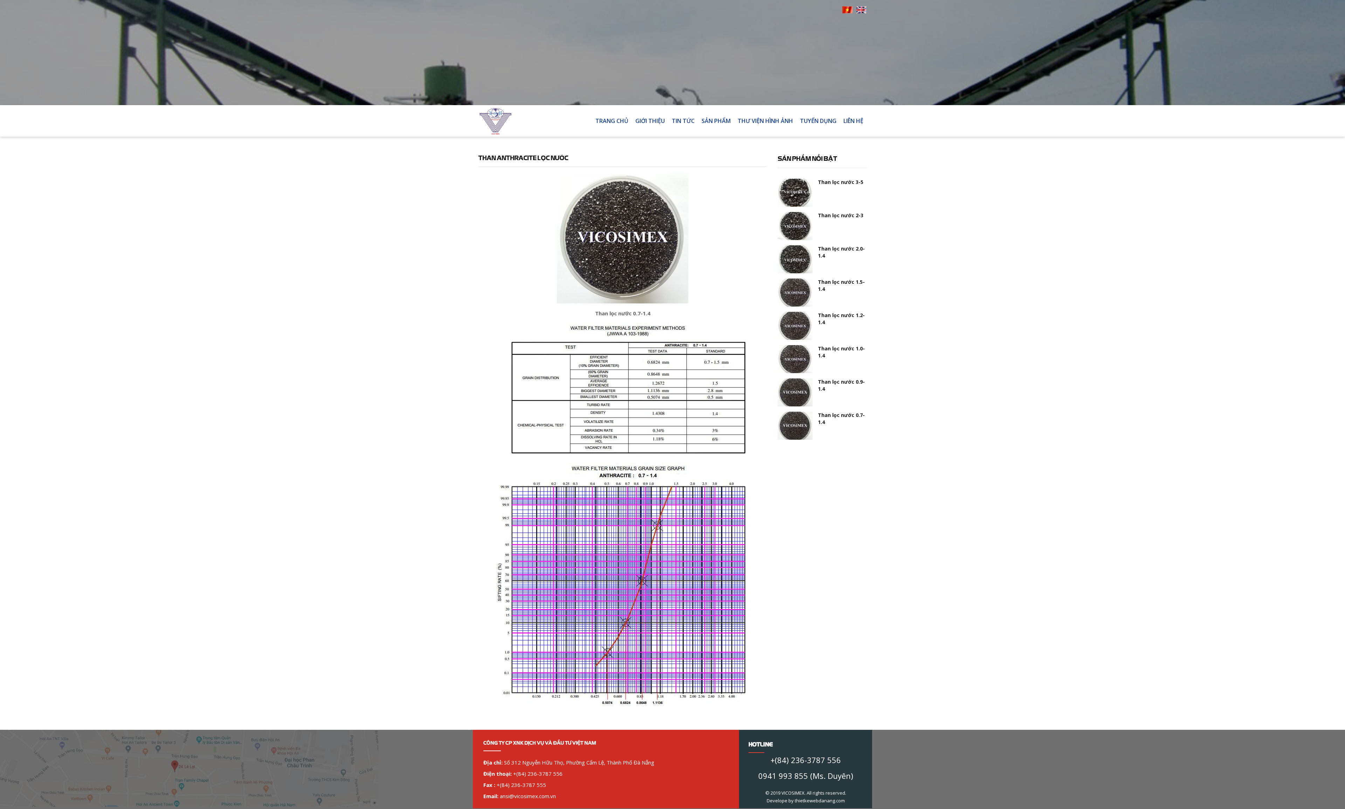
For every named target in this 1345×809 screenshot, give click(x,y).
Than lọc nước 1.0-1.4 (841, 352)
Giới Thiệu (650, 121)
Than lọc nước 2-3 (840, 215)
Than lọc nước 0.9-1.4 (841, 385)
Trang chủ (611, 121)
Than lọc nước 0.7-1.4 (841, 418)
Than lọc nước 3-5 (840, 182)
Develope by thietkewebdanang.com (806, 800)
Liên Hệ (853, 121)
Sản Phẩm (716, 121)
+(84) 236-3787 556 (806, 760)
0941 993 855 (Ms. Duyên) (805, 775)
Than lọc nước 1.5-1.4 (841, 285)
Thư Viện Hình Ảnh (765, 121)
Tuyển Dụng (818, 121)
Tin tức (683, 121)
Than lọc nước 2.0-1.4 (841, 252)
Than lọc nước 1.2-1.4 (841, 318)
